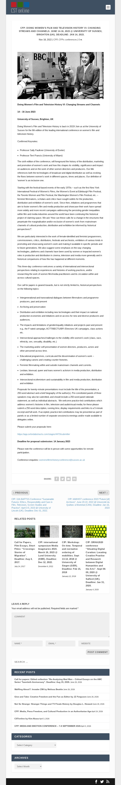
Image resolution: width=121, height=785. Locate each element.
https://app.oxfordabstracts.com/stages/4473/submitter (43, 434)
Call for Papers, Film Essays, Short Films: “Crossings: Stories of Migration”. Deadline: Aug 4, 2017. (24, 552)
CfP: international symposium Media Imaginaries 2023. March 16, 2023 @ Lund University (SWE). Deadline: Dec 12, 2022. (48, 552)
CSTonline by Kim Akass (26, 718)
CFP (55, 39)
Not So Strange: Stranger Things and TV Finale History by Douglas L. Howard (53, 704)
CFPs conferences (68, 39)
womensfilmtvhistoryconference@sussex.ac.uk (62, 460)
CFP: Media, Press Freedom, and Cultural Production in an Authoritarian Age (52, 711)
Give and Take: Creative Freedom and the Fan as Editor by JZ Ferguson (50, 697)
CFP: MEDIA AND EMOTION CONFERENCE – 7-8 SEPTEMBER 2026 (47, 726)
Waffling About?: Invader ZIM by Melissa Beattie (38, 689)
